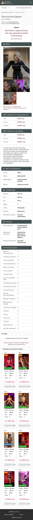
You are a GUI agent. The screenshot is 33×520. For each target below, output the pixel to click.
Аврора (6, 469)
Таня (5, 352)
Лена (20, 469)
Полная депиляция (21, 215)
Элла (5, 391)
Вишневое (21, 234)
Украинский (21, 242)
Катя (20, 391)
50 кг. (19, 201)
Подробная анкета (9, 386)
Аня (5, 430)
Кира (20, 352)
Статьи (21, 514)
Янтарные (20, 208)
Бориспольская (22, 184)
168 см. (19, 197)
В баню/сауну (22, 226)
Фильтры (4, 7)
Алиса (20, 430)
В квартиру (21, 225)
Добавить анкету (14, 511)
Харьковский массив (22, 180)
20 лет (19, 194)
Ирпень (20, 237)
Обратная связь (16, 517)
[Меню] (30, 2)
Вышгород (21, 236)
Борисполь (21, 232)
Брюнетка (21, 211)
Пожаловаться (17, 39)
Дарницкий (21, 176)
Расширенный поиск (25, 8)
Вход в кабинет (9, 514)
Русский (20, 241)
